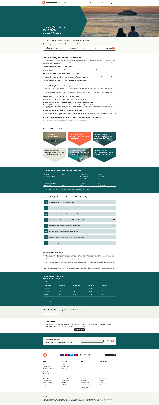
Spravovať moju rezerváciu (85, 363)
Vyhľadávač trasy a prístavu (48, 368)
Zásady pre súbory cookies (85, 385)
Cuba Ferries (101, 382)
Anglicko (60, 40)
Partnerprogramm (65, 380)
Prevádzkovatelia (46, 366)
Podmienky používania (84, 382)
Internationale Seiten (47, 380)
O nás (44, 384)
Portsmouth (67, 40)
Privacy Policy (83, 384)
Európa (54, 40)
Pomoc (100, 363)
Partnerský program (66, 382)
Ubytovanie (64, 363)
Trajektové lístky (46, 373)
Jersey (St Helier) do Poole (52, 314)
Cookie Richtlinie (83, 380)
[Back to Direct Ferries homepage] (49, 2)
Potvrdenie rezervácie (84, 364)
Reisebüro (64, 385)
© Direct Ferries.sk (46, 396)
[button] (80, 202)
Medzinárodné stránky (47, 382)
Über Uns (45, 385)
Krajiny (44, 363)
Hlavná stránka (46, 40)
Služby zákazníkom (47, 364)
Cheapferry (101, 380)
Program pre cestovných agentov (68, 384)
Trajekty (100, 384)
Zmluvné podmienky (84, 387)
